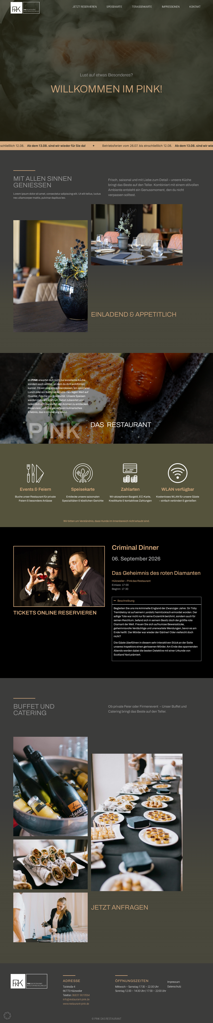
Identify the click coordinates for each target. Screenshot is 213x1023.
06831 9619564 (81, 995)
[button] (7, 1015)
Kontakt (195, 6)
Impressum (173, 981)
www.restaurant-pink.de (76, 1003)
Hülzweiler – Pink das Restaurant (131, 580)
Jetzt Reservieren (85, 6)
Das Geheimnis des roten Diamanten (156, 573)
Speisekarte (114, 6)
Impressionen (171, 6)
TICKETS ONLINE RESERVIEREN (55, 613)
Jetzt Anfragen (119, 907)
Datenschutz (174, 986)
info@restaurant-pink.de (76, 999)
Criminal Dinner (135, 547)
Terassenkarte (142, 6)
